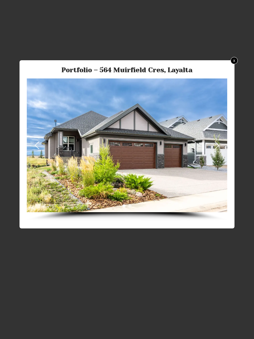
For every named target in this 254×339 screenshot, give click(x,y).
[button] (37, 145)
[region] (127, 149)
